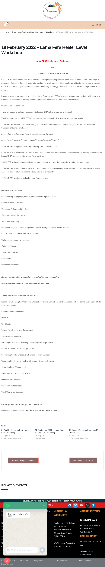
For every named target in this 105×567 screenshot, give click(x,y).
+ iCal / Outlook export (83, 460)
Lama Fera (49, 32)
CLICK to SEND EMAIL (88, 520)
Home (7, 32)
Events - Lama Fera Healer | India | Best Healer (27, 32)
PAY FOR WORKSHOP (90, 525)
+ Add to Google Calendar (23, 460)
